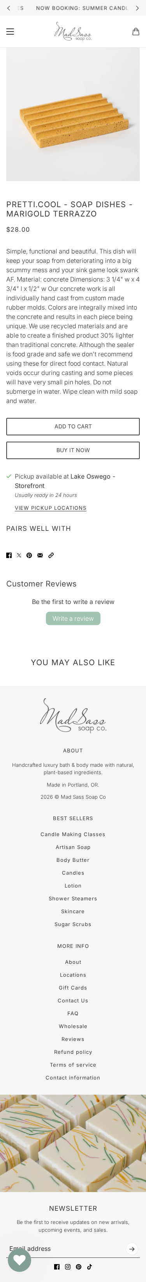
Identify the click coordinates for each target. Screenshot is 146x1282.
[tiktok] (89, 1267)
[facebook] (57, 1267)
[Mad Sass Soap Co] (73, 31)
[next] (137, 8)
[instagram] (67, 1267)
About (73, 962)
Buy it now (73, 450)
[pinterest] (78, 1267)
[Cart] (136, 31)
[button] (51, 555)
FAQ (73, 1013)
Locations (73, 975)
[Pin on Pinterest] (29, 555)
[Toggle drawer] (10, 31)
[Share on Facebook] (9, 555)
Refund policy (73, 1052)
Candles (73, 873)
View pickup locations (50, 508)
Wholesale (73, 1026)
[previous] (8, 8)
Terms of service (73, 1065)
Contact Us (73, 1000)
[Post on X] (19, 555)
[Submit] (132, 1249)
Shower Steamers (73, 898)
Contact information (73, 1077)
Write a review (73, 618)
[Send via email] (40, 555)
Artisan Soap (73, 847)
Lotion (73, 885)
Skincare (73, 911)
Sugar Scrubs (73, 924)
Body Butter (73, 860)
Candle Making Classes (73, 834)
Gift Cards (73, 987)
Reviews (73, 1039)
